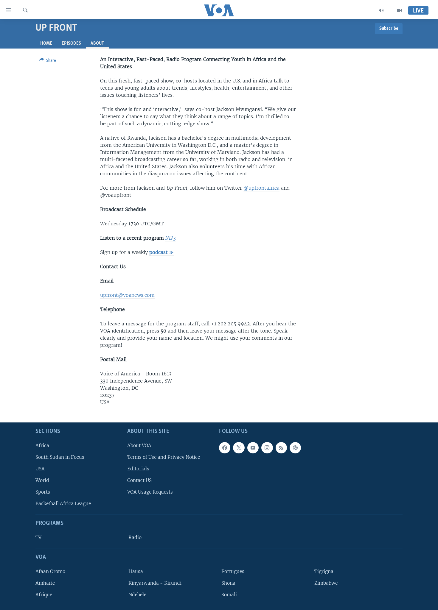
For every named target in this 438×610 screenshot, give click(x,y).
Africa (42, 445)
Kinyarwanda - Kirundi (154, 583)
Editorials (138, 469)
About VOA (139, 445)
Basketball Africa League (63, 503)
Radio (135, 537)
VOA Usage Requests (150, 492)
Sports (42, 492)
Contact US (139, 480)
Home (46, 43)
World (42, 480)
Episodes (71, 43)
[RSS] (281, 447)
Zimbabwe (326, 583)
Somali (229, 594)
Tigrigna (323, 571)
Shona (228, 583)
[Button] (47, 61)
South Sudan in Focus (59, 457)
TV (38, 537)
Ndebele (137, 594)
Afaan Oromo (50, 571)
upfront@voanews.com (127, 295)
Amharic (45, 583)
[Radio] (381, 10)
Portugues (232, 571)
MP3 (170, 238)
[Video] (399, 10)
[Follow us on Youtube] (253, 447)
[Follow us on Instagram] (267, 447)
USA (40, 469)
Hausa (135, 571)
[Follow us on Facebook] (224, 447)
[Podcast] (295, 447)
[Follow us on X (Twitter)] (238, 447)
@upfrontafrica (261, 188)
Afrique (43, 594)
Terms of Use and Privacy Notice (163, 457)
